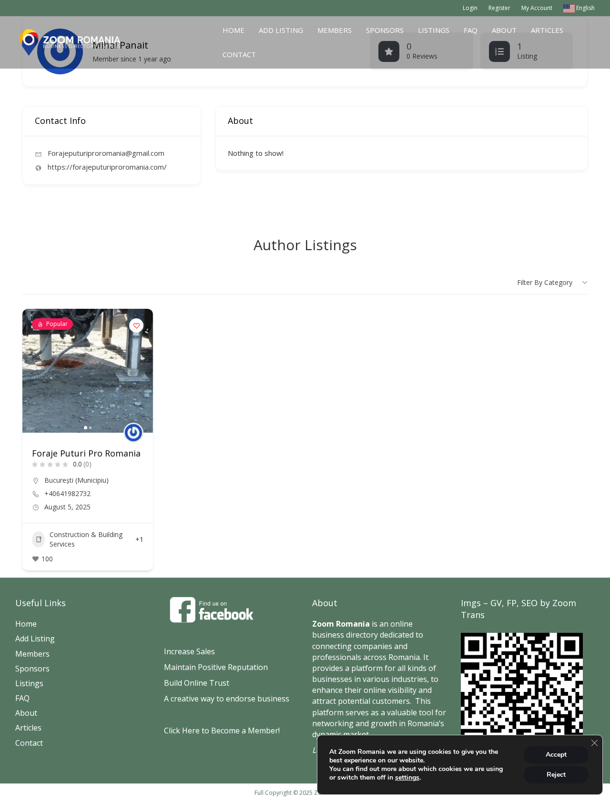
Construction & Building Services (86, 539)
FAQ (471, 30)
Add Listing (281, 30)
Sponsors (385, 30)
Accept (556, 754)
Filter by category (544, 282)
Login (470, 8)
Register (499, 8)
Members (334, 30)
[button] (34, 371)
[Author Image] (133, 433)
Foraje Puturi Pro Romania (86, 453)
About (504, 30)
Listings (433, 30)
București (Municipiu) (76, 480)
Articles (547, 30)
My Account (536, 8)
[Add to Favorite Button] (136, 325)
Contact (239, 54)
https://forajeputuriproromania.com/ (107, 167)
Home (233, 30)
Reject (556, 774)
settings (407, 777)
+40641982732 (67, 493)
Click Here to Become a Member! (222, 730)
